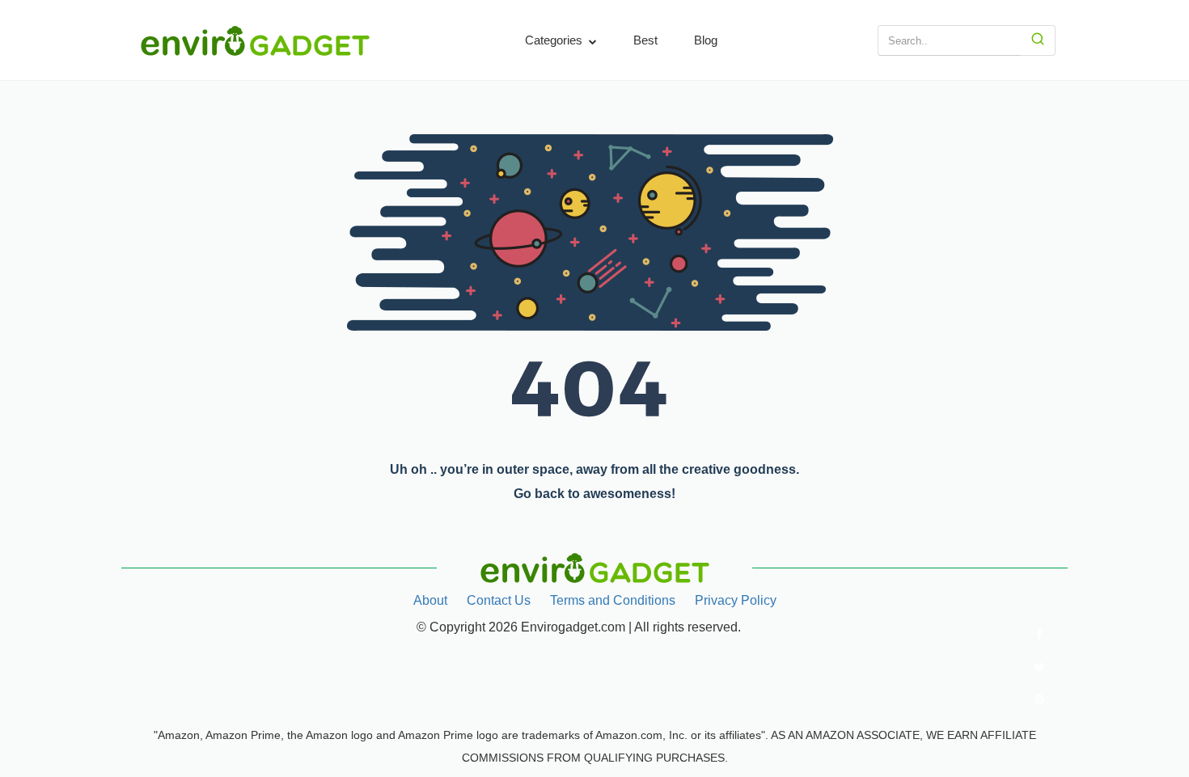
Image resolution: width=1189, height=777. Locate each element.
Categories (555, 40)
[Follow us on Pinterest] (1039, 699)
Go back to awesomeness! (594, 493)
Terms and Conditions (612, 600)
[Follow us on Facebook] (1039, 635)
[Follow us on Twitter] (1039, 667)
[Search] (1038, 40)
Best (645, 40)
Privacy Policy (735, 600)
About (430, 600)
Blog (705, 40)
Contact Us (499, 600)
